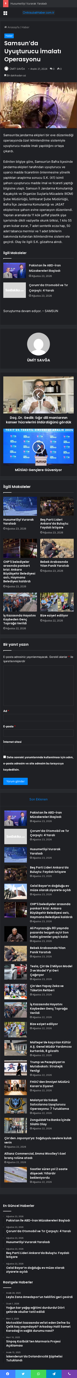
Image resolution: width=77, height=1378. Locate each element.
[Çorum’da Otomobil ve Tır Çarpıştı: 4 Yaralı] (14, 290)
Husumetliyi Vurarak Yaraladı (28, 3)
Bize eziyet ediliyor (54, 615)
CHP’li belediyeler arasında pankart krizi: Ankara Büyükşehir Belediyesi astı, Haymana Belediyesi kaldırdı (19, 571)
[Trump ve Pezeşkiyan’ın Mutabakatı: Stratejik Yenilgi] (15, 1067)
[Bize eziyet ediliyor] (57, 602)
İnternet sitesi (12, 741)
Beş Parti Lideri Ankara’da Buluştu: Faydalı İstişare (54, 523)
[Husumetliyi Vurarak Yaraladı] (20, 506)
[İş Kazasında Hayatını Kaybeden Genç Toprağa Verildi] (20, 602)
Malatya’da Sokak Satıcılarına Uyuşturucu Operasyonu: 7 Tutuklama (49, 1104)
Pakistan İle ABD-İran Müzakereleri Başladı (46, 814)
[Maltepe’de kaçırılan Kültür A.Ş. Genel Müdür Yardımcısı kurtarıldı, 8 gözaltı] (15, 1048)
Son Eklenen (38, 799)
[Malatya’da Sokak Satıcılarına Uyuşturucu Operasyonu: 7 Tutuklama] (15, 1105)
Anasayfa (13, 27)
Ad (6, 711)
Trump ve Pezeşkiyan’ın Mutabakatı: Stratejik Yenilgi (47, 1066)
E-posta (9, 726)
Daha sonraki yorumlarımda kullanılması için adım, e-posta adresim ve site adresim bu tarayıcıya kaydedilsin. (38, 763)
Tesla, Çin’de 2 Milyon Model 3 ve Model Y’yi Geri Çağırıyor (51, 970)
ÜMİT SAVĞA (17, 68)
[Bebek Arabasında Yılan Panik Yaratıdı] (57, 548)
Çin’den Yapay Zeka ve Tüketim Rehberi (47, 988)
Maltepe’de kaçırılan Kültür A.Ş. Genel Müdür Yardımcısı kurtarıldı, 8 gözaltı (51, 1046)
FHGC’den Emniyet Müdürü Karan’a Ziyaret (50, 1084)
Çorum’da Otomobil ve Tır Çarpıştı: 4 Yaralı (49, 833)
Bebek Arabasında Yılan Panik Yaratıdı (54, 564)
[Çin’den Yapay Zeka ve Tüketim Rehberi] (15, 991)
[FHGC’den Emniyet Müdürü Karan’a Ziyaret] (15, 1087)
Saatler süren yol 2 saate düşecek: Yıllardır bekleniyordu (49, 1173)
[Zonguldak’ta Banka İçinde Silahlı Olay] (15, 1125)
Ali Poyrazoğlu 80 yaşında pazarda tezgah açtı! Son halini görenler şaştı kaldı (49, 932)
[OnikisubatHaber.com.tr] (38, 12)
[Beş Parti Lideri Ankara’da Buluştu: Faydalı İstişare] (57, 506)
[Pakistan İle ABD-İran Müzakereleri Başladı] (14, 270)
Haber (25, 27)
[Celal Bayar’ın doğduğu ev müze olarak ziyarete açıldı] (15, 891)
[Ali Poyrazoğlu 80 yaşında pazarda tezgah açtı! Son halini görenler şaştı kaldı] (15, 933)
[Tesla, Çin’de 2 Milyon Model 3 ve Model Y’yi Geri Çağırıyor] (15, 972)
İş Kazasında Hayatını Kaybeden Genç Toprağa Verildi (19, 619)
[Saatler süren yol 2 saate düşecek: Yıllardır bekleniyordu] (15, 1174)
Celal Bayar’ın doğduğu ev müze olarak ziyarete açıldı (50, 888)
